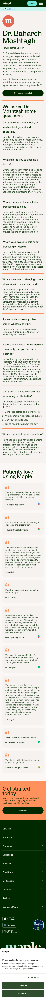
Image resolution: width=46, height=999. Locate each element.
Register (23, 810)
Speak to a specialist (23, 93)
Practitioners (10, 9)
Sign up (32, 3)
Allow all (23, 985)
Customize (21, 993)
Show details (33, 978)
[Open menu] (41, 3)
